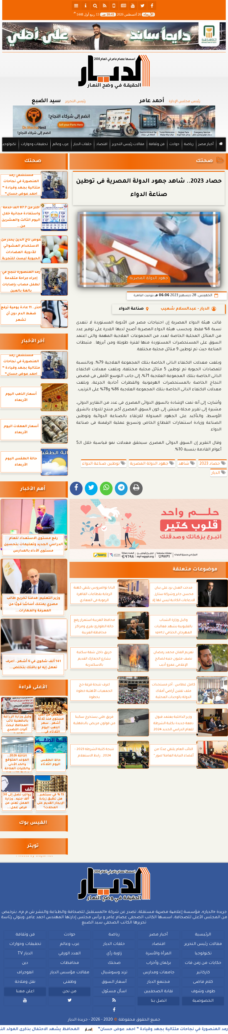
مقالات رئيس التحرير (128, 144)
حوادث (174, 144)
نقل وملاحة (25, 982)
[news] (123, 5)
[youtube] (132, 5)
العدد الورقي (69, 954)
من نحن (69, 991)
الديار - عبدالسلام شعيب (185, 309)
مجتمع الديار (158, 982)
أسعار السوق (114, 982)
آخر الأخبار (32, 341)
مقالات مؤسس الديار (69, 973)
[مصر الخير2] (149, 529)
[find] (95, 5)
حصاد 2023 (210, 464)
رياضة (189, 144)
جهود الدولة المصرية (149, 464)
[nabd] (114, 5)
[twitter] (142, 5)
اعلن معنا (25, 991)
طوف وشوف (203, 991)
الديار (216, 473)
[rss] (104, 5)
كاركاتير (203, 973)
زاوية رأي (114, 954)
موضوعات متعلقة (195, 569)
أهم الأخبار (32, 489)
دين (25, 963)
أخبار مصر (206, 144)
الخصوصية (203, 1001)
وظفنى (69, 982)
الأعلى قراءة (33, 687)
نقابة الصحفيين (158, 991)
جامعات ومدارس (158, 973)
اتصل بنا (159, 1001)
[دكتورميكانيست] (114, 122)
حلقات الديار (82, 144)
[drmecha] (114, 151)
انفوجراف (25, 973)
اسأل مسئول (114, 991)
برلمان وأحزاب (158, 963)
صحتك (204, 161)
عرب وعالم (61, 144)
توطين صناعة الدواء (101, 464)
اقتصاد (101, 144)
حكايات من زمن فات (203, 963)
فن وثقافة (157, 144)
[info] (85, 5)
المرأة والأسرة (158, 954)
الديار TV (25, 954)
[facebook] (151, 5)
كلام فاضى (203, 982)
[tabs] (76, 5)
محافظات (69, 963)
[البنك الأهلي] (114, 36)
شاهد (184, 464)
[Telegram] (121, 488)
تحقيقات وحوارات (34, 144)
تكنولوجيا (9, 144)
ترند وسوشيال (114, 973)
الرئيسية (203, 935)
